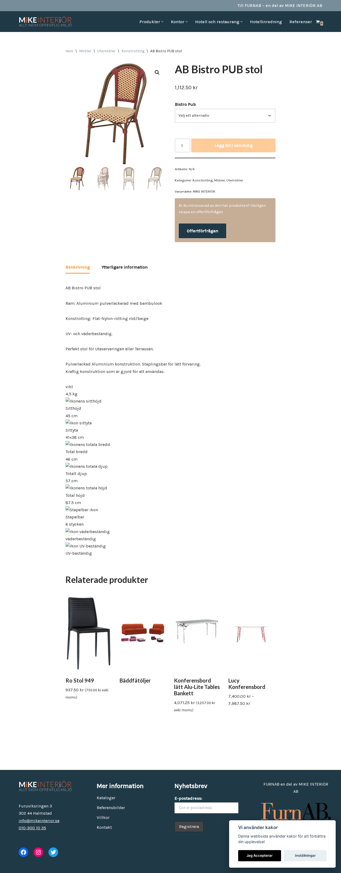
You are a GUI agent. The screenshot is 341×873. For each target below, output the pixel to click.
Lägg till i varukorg (233, 145)
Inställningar (305, 855)
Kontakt (104, 827)
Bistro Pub (185, 104)
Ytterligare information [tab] (125, 267)
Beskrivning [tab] (78, 267)
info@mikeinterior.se (39, 820)
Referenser (300, 21)
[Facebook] (23, 852)
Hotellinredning (266, 21)
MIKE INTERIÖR (204, 191)
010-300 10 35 (32, 827)
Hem (69, 51)
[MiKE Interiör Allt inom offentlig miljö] (45, 21)
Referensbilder (111, 807)
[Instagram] (38, 852)
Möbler (85, 51)
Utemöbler (106, 51)
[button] (162, 22)
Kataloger (106, 797)
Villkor (103, 817)
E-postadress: (188, 798)
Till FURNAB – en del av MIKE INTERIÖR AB (280, 5)
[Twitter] (53, 852)
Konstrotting (132, 51)
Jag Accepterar (259, 855)
